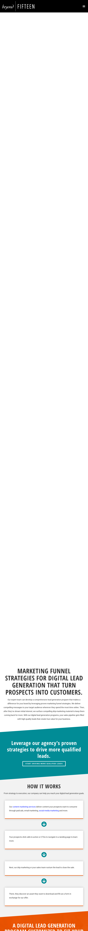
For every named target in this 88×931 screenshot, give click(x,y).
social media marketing (49, 810)
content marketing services (24, 807)
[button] (84, 6)
